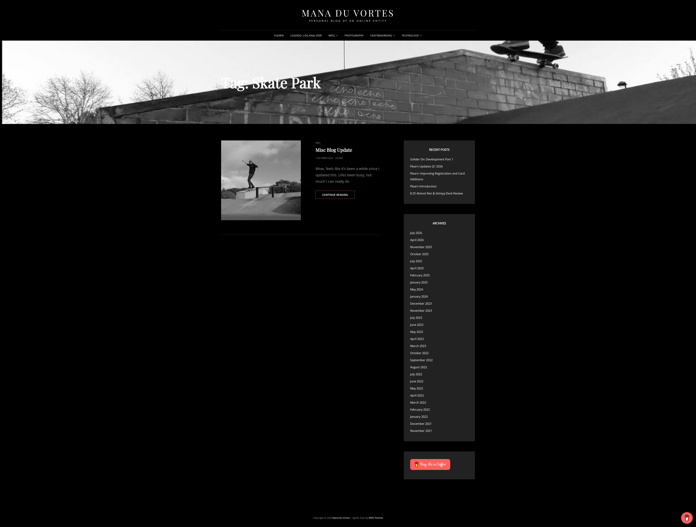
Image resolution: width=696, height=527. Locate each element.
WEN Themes (376, 517)
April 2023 (417, 339)
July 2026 (416, 233)
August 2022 (418, 367)
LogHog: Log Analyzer (306, 35)
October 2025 (419, 254)
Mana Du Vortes (348, 13)
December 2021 (421, 424)
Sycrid (339, 158)
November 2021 (421, 431)
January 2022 (419, 417)
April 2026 (417, 240)
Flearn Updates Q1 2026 (426, 166)
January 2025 (419, 282)
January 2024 (419, 296)
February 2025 (420, 275)
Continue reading (338, 196)
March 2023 (418, 346)
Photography (354, 35)
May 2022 (416, 388)
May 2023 (416, 332)
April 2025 (417, 268)
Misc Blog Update (334, 150)
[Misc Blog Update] (261, 180)
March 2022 (418, 402)
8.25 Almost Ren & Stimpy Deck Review (436, 193)
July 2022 (416, 374)
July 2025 (416, 261)
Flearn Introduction (423, 186)
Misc (332, 35)
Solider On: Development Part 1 (431, 159)
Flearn (279, 35)
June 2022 (416, 381)
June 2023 (416, 325)
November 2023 (421, 311)
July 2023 (416, 318)
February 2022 (420, 410)
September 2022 (421, 360)
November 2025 (421, 247)
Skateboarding (381, 35)
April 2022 (417, 395)
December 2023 (421, 304)
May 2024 (416, 289)
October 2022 (419, 353)
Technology (410, 35)
